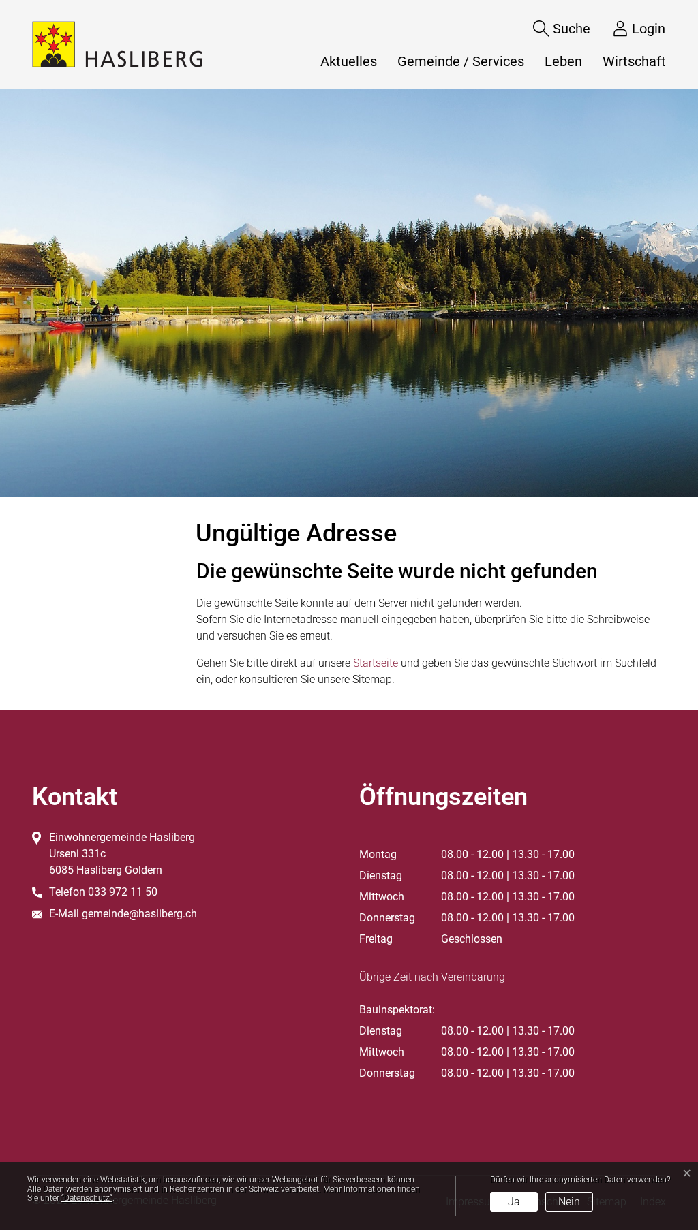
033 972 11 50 (122, 891)
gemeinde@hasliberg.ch (139, 913)
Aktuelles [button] (348, 61)
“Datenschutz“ (86, 1198)
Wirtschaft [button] (634, 61)
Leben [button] (563, 61)
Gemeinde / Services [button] (460, 61)
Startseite (375, 663)
